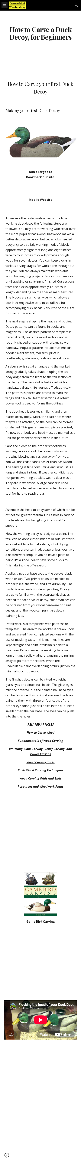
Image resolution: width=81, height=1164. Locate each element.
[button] (4, 5)
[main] (40, 33)
